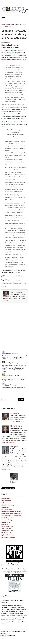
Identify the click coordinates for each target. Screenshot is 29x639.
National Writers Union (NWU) (10, 565)
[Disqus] (14, 327)
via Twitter (19, 276)
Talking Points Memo (7, 531)
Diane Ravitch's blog (7, 505)
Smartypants (5, 524)
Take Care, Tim (6, 528)
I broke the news (16, 50)
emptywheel (5, 507)
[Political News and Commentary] (15, 9)
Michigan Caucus (10, 280)
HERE (21, 438)
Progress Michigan (7, 520)
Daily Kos (4, 503)
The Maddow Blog (6, 533)
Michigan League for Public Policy (11, 513)
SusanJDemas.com (7, 526)
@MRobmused (11, 440)
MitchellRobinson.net (8, 442)
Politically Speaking (7, 518)
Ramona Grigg (5, 522)
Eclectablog (6, 42)
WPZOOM (12, 635)
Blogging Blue (5, 498)
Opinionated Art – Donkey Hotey (11, 516)
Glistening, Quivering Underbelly (11, 511)
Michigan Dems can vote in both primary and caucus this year (14, 34)
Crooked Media (6, 500)
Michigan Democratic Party (9, 24)
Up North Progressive (8, 535)
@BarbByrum (6, 469)
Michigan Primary (17, 283)
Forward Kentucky (6, 509)
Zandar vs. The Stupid (8, 537)
